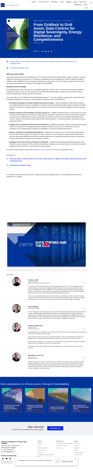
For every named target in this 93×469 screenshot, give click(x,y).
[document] (46, 234)
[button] (75, 459)
